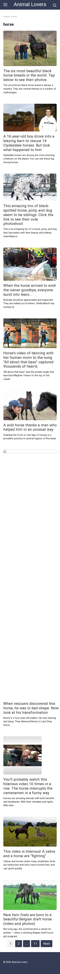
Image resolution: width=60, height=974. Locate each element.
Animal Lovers (30, 4)
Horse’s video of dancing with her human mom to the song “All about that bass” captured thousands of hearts (28, 360)
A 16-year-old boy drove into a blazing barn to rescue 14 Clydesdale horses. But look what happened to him (28, 143)
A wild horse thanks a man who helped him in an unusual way (30, 427)
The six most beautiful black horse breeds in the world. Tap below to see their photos (29, 75)
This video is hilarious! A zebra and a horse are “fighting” (29, 853)
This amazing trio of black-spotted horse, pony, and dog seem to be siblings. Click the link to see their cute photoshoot (28, 215)
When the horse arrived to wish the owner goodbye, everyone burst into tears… (29, 290)
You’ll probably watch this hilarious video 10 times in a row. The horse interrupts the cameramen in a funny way (27, 786)
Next (46, 943)
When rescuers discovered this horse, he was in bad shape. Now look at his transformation (31, 708)
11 (35, 943)
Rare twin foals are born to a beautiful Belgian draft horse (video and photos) (27, 919)
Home (6, 16)
